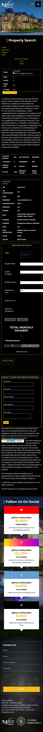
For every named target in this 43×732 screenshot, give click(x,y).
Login (4, 55)
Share (21, 63)
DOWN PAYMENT (8, 273)
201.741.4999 (10, 710)
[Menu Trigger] (38, 4)
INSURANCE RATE (9, 291)
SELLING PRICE (10, 264)
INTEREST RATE (10, 282)
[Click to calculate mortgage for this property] (23, 73)
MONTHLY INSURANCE (9, 310)
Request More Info (10, 93)
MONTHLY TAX (10, 301)
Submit (21, 689)
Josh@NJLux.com (8, 712)
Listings (4, 52)
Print (21, 61)
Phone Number (8, 397)
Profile (4, 47)
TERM (7, 253)
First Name (7, 381)
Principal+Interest (12, 340)
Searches (5, 50)
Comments (7, 412)
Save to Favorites (21, 59)
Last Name (7, 389)
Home (3, 31)
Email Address (8, 405)
